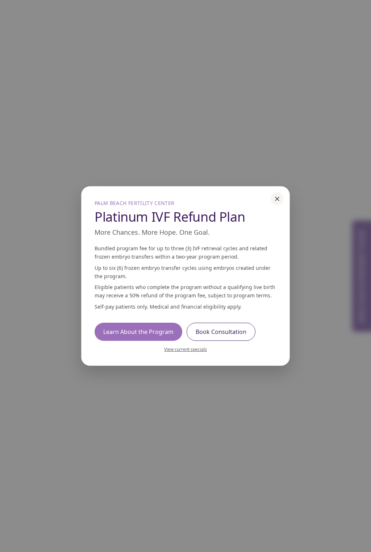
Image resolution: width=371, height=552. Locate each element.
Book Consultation (221, 332)
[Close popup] (277, 198)
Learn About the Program (138, 332)
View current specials (185, 349)
